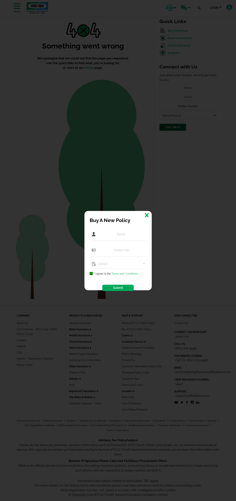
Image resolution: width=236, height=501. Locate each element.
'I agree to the (116, 273)
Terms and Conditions (125, 273)
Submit (118, 287)
